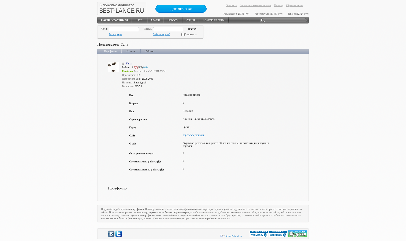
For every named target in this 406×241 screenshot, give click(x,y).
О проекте (231, 5)
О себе (132, 143)
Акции (190, 20)
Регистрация (115, 34)
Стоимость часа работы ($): (145, 161)
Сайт (132, 135)
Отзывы (131, 51)
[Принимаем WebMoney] (259, 236)
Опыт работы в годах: (141, 153)
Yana (129, 63)
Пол (131, 111)
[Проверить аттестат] (278, 236)
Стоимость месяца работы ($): (146, 169)
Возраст (133, 103)
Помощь (278, 5)
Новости (173, 20)
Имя (131, 95)
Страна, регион (138, 119)
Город (132, 127)
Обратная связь (294, 5)
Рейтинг (149, 51)
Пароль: (148, 28)
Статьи (155, 20)
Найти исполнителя (114, 20)
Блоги (139, 20)
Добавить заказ (181, 9)
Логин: (104, 28)
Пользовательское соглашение (255, 5)
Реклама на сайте (214, 20)
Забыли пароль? (161, 34)
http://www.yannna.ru (193, 134)
